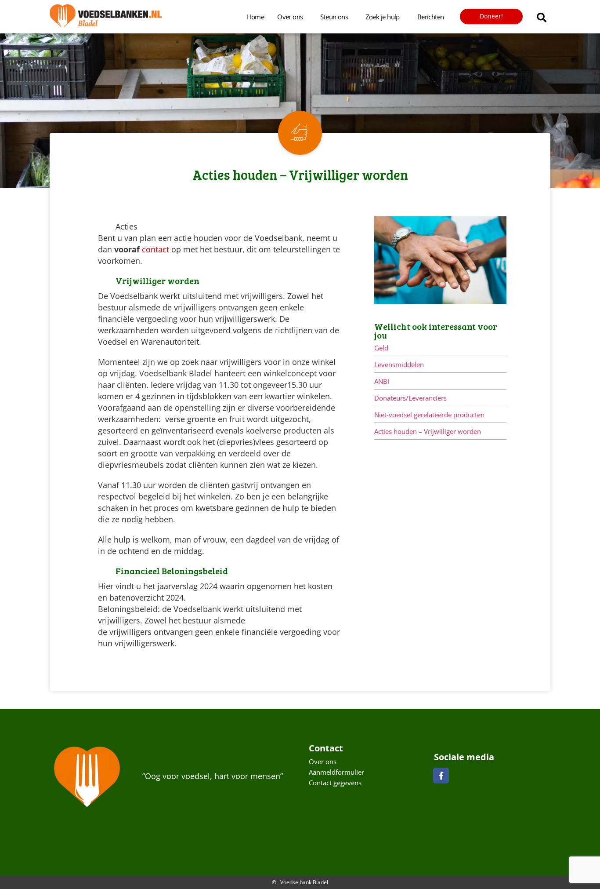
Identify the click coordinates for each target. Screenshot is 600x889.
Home (255, 16)
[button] (541, 17)
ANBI (381, 381)
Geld (381, 347)
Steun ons (334, 16)
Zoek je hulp (382, 16)
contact (156, 249)
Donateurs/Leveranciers (410, 397)
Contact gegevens (335, 782)
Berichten (430, 16)
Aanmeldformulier (336, 772)
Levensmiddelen (399, 364)
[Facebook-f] (441, 775)
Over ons (290, 16)
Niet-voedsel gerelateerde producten (429, 414)
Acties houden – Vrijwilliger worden (427, 431)
